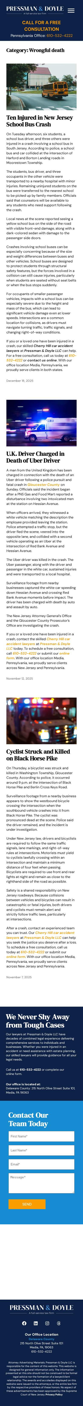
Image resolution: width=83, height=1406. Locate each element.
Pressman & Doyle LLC (43, 937)
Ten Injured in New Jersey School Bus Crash (39, 121)
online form (15, 957)
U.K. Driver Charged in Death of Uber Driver (35, 457)
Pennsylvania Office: (42, 35)
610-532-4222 (32, 952)
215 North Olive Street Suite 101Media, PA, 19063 (41, 1345)
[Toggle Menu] (71, 10)
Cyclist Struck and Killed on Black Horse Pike (38, 755)
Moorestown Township (24, 162)
